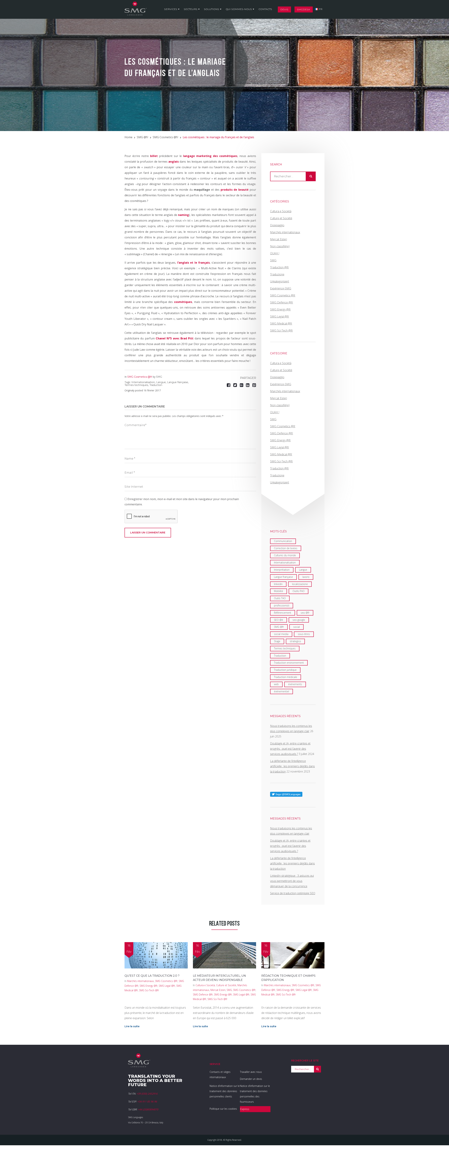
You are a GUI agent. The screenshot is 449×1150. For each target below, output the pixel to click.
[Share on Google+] (241, 385)
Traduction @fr (279, 267)
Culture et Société (281, 218)
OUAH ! (274, 253)
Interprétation (282, 569)
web (276, 684)
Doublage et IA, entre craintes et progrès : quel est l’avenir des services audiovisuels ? (290, 748)
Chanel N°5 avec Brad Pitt (174, 338)
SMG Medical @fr (281, 323)
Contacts (265, 9)
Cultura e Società (280, 211)
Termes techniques (136, 385)
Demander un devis (251, 1079)
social (296, 627)
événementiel (281, 691)
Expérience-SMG (280, 288)
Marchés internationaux (285, 232)
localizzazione (300, 584)
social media (281, 634)
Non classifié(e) (280, 246)
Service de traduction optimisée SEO (292, 893)
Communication (283, 541)
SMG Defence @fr (281, 302)
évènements (295, 684)
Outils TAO (280, 598)
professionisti (281, 605)
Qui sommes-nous (239, 9)
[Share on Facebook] (229, 385)
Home (128, 137)
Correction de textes (285, 548)
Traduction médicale (285, 677)
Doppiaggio (277, 225)
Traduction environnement (289, 662)
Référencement (282, 612)
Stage (277, 641)
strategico (295, 641)
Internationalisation (143, 382)
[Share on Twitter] (235, 385)
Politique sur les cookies (223, 1108)
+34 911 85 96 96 (147, 1101)
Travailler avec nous (251, 1072)
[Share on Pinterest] (254, 385)
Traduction (155, 385)
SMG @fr (142, 137)
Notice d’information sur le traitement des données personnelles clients (225, 1091)
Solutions (211, 9)
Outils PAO (298, 591)
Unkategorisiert (279, 281)
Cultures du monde (285, 555)
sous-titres (304, 634)
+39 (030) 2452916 (147, 1093)
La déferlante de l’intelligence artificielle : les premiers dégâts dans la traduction (292, 766)
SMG (159, 376)
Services (170, 9)
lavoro (305, 577)
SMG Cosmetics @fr (165, 137)
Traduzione (277, 274)
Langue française (177, 382)
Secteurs (190, 9)
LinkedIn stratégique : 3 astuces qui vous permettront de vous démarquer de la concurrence (292, 881)
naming (183, 215)
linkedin (278, 584)
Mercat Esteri (278, 239)
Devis (284, 9)
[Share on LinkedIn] (248, 385)
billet (154, 156)
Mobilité (278, 591)
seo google (299, 619)
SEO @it (278, 619)
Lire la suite (132, 1026)
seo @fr (305, 612)
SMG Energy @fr (280, 309)
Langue (161, 382)
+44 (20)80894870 (148, 1109)
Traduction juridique (285, 669)
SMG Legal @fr (279, 316)
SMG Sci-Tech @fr (281, 330)
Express (244, 1109)
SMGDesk (303, 9)
